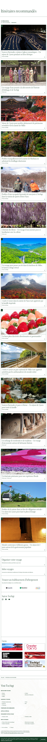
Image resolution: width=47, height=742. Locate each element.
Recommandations (6, 22)
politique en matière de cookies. (6, 740)
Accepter (43, 739)
